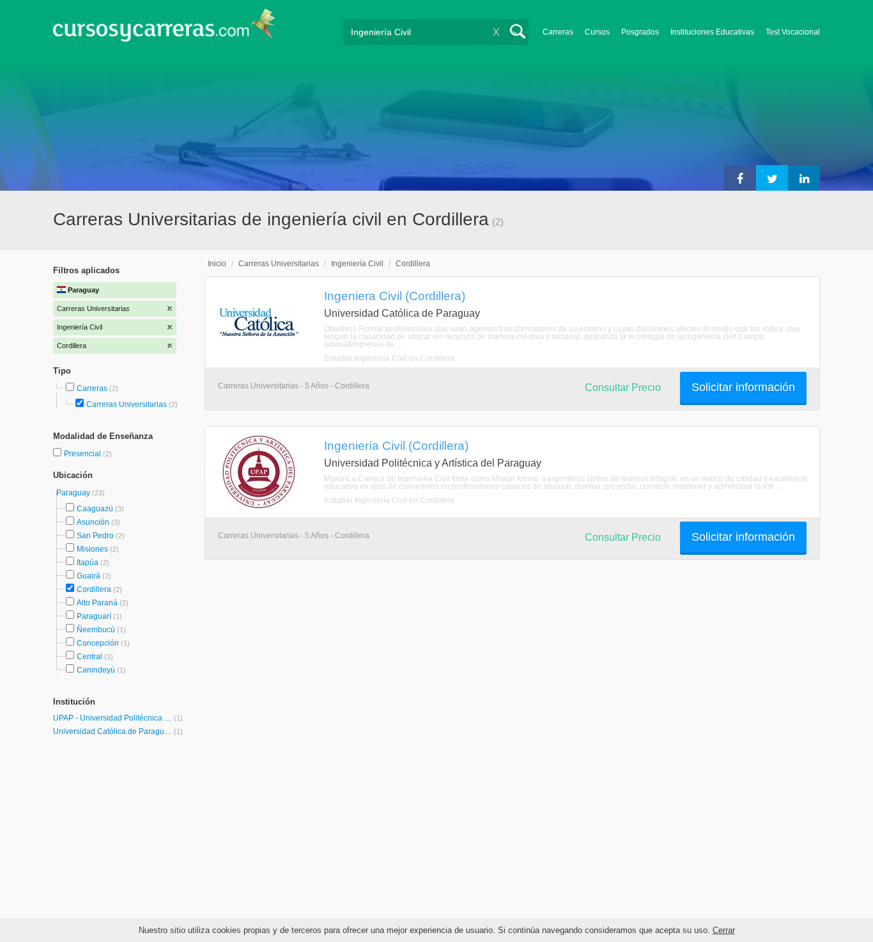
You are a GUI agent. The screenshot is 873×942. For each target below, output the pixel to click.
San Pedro (95, 535)
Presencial (83, 453)
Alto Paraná (97, 602)
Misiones (92, 549)
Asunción (93, 522)
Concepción (98, 643)
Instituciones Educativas (712, 32)
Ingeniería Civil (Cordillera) (396, 445)
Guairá (88, 575)
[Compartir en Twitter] (772, 178)
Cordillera (94, 589)
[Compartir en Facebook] (740, 178)
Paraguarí (94, 616)
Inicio (217, 263)
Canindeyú (96, 670)
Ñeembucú (96, 629)
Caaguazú (95, 508)
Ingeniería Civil (357, 263)
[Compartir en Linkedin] (804, 178)
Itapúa (87, 562)
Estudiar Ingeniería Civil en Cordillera (389, 358)
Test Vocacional (793, 32)
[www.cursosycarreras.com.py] (164, 29)
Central (89, 656)
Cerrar (724, 930)
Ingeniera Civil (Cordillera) (394, 296)
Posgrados (640, 32)
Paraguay (74, 492)
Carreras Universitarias (126, 404)
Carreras (558, 32)
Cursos (597, 32)
